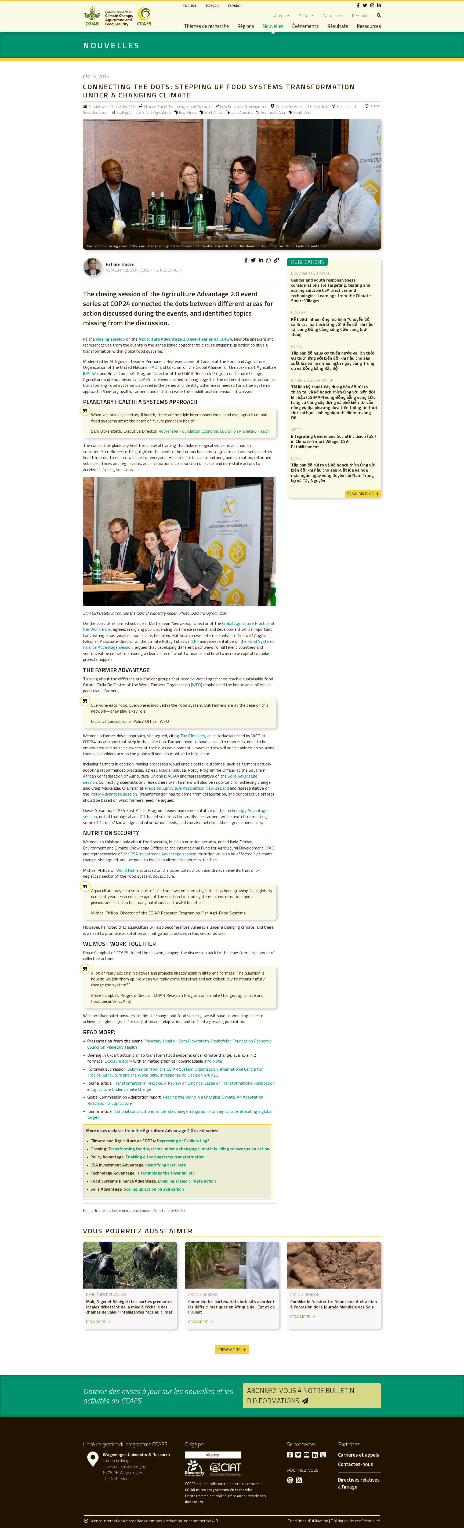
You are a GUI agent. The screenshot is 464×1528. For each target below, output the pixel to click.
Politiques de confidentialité (355, 1521)
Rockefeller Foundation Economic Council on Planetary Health (214, 431)
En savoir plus (360, 494)
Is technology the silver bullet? (165, 1173)
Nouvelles (273, 26)
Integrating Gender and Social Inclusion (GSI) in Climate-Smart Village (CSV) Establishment (333, 441)
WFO (196, 684)
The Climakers (192, 735)
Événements (305, 26)
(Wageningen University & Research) (143, 270)
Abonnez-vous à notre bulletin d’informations (300, 1395)
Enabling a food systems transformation (165, 1157)
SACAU (171, 776)
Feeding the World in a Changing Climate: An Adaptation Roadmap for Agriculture (175, 1100)
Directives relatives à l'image (359, 1483)
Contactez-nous (355, 1464)
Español (235, 5)
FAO (153, 367)
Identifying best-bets (165, 1165)
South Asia (302, 112)
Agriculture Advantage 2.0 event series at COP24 (185, 339)
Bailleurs (306, 15)
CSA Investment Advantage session (163, 854)
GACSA (90, 373)
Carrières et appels (358, 1455)
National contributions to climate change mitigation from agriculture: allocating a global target (179, 1114)
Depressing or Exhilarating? (183, 1140)
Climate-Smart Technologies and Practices (177, 106)
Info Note (213, 1061)
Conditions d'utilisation (308, 1521)
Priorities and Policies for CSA (111, 106)
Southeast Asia (273, 112)
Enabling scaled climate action (187, 1181)
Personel (360, 15)
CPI (195, 641)
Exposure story (118, 1061)
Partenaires (333, 15)
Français (212, 5)
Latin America (241, 112)
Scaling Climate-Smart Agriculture (144, 112)
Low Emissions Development (243, 106)
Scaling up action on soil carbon (154, 1189)
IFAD (270, 848)
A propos (282, 15)
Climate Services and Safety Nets (302, 106)
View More (229, 1349)
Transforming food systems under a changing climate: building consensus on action (188, 1149)
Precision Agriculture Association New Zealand (187, 788)
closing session (110, 339)
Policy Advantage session (113, 794)
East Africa (187, 112)
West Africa (213, 112)
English (189, 5)
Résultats (337, 26)
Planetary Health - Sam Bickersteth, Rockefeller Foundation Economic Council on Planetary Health (179, 1044)
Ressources (369, 26)
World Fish (125, 870)
